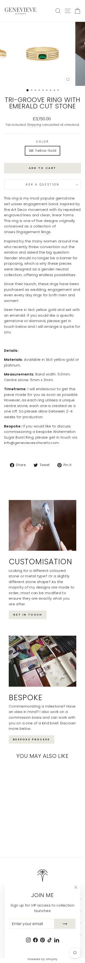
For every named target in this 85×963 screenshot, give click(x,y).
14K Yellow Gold (42, 150)
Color (42, 142)
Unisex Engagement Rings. (27, 232)
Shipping (34, 125)
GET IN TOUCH (27, 614)
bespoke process (31, 739)
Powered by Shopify (43, 959)
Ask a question (42, 184)
